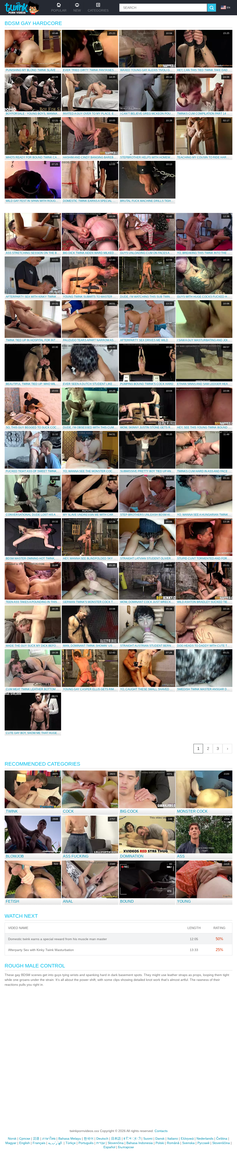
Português (86, 1143)
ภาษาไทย (49, 1138)
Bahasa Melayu (69, 1138)
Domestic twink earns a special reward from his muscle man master (57, 939)
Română (173, 1143)
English (24, 1143)
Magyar (10, 1143)
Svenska (188, 1143)
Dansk (160, 1138)
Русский (203, 1143)
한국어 (89, 1138)
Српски (24, 1138)
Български (126, 1147)
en (228, 7)
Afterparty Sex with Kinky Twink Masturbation (41, 950)
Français (39, 1143)
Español (109, 1147)
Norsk (12, 1138)
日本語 (116, 1138)
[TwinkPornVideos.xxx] (23, 8)
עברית (100, 1143)
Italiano (172, 1138)
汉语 (36, 1138)
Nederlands (204, 1138)
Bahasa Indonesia (139, 1143)
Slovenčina (116, 1143)
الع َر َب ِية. (55, 1143)
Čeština (221, 1138)
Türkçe (70, 1143)
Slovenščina (221, 1143)
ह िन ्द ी (132, 1138)
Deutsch (102, 1138)
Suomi (148, 1138)
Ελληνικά (187, 1138)
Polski (160, 1143)
